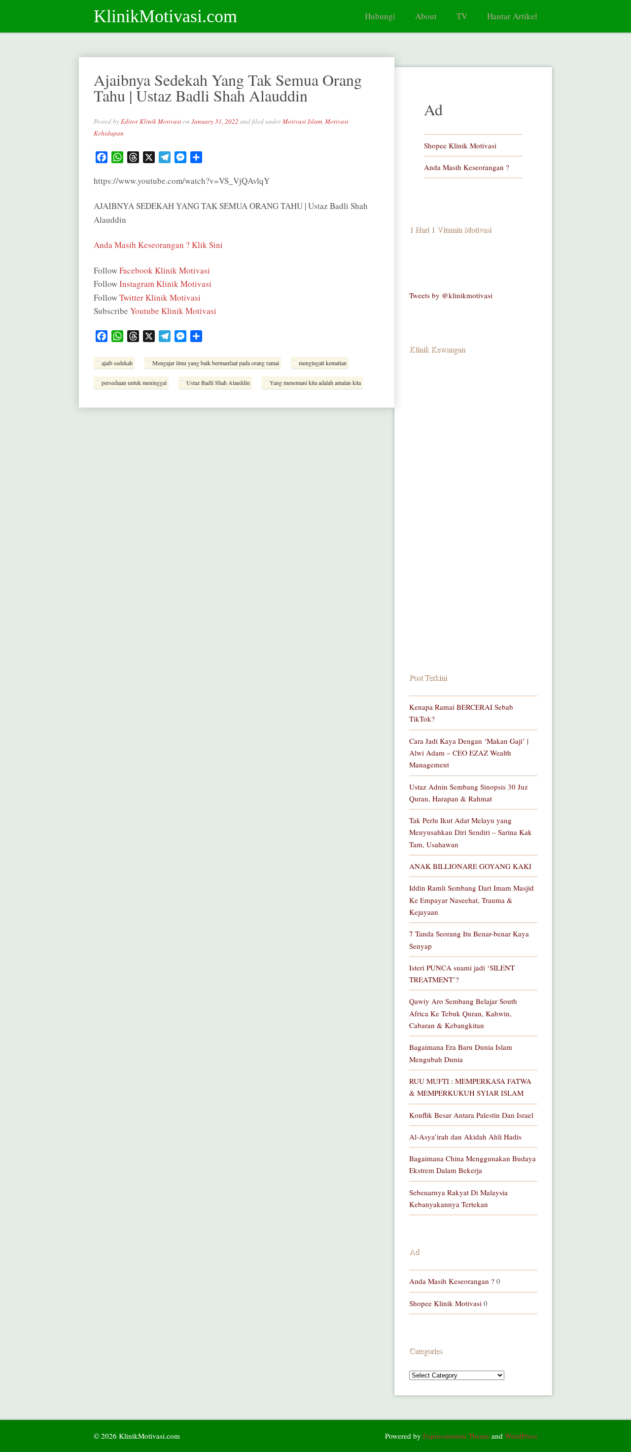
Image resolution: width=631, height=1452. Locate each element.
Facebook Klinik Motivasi (164, 270)
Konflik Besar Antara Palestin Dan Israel (471, 1115)
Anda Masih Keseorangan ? (466, 167)
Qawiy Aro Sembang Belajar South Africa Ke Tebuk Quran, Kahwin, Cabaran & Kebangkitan (463, 1013)
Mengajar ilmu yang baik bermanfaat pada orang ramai (215, 363)
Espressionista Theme (456, 1436)
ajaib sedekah (117, 363)
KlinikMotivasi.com (165, 16)
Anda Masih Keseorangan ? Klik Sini (158, 244)
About (426, 16)
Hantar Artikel (512, 16)
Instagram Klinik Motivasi (165, 283)
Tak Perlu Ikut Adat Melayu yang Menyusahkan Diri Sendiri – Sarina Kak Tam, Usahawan (470, 832)
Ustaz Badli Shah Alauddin (218, 382)
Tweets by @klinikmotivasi (450, 295)
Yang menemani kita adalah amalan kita (315, 382)
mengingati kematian (323, 363)
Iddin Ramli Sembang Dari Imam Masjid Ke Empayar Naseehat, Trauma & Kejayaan (471, 900)
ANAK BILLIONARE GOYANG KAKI (470, 866)
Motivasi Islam (302, 121)
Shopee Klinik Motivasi (460, 145)
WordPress (521, 1436)
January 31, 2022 (215, 121)
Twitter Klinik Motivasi (160, 297)
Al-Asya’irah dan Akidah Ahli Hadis (465, 1136)
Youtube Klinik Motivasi (173, 310)
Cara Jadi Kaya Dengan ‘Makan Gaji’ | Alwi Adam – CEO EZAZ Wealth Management (468, 753)
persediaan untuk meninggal (134, 382)
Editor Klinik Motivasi (151, 121)
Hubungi (380, 16)
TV (461, 16)
